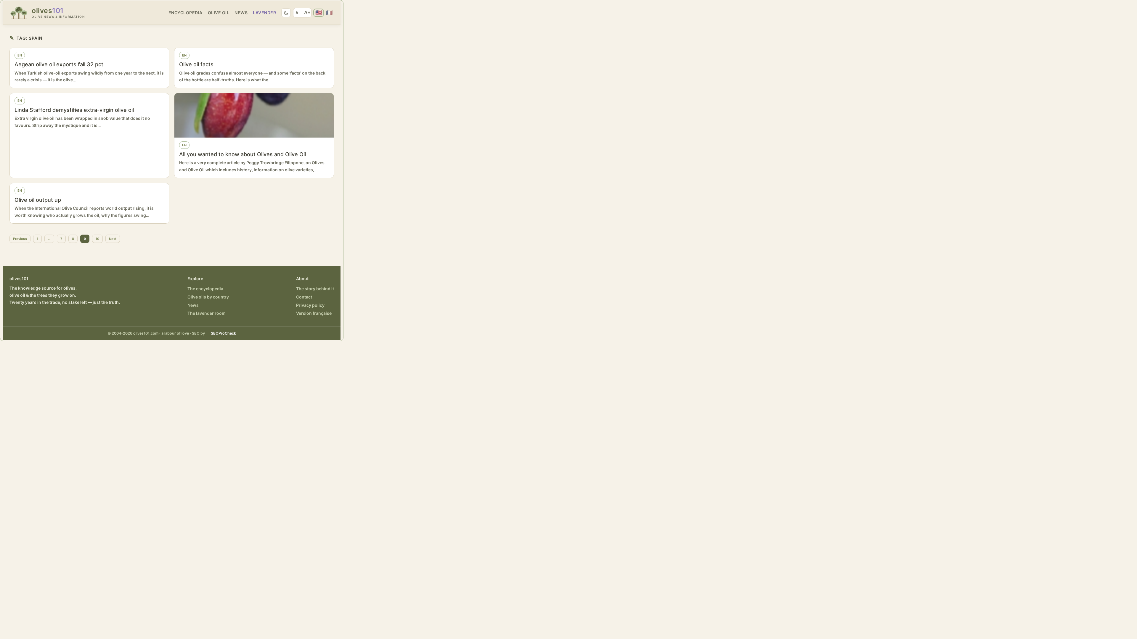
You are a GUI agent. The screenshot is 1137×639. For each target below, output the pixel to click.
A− (298, 13)
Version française (314, 313)
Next (112, 239)
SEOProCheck (223, 333)
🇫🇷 (329, 12)
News (241, 12)
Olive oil (218, 12)
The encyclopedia (205, 288)
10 (97, 239)
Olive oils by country (208, 296)
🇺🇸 (318, 12)
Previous (20, 239)
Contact (304, 296)
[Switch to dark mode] (286, 12)
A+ (307, 12)
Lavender (264, 12)
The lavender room (206, 313)
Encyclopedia (185, 12)
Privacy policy (310, 305)
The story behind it (315, 288)
